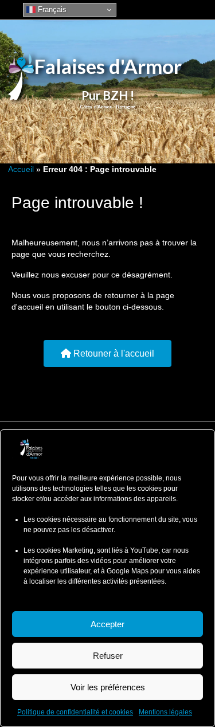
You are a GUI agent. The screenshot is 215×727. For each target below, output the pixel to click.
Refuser (108, 655)
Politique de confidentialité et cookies (75, 712)
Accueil (21, 169)
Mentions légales (165, 712)
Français (51, 9)
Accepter (107, 624)
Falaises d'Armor (108, 66)
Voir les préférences (108, 687)
